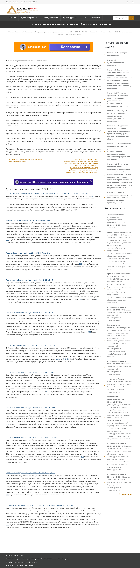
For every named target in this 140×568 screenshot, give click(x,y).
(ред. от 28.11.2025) (117, 221)
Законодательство (50, 18)
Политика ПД (29, 565)
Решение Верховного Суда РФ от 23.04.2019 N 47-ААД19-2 (28, 253)
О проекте (95, 18)
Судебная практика (29, 18)
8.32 (92, 196)
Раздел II (94, 32)
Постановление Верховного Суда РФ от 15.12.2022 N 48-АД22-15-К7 (31, 437)
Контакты (130, 2)
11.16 (64, 359)
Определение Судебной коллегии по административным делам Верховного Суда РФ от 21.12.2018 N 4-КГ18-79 (47, 193)
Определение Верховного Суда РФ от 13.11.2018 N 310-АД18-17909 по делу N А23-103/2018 (40, 505)
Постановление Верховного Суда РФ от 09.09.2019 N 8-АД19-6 (29, 313)
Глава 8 (104, 32)
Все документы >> (126, 494)
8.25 (80, 299)
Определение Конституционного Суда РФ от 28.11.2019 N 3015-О (30, 345)
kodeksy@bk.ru (31, 562)
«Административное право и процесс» (54, 559)
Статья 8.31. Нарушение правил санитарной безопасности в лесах (25, 160)
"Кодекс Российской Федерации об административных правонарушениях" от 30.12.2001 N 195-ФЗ (47, 32)
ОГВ (84, 18)
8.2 (56, 359)
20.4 (68, 359)
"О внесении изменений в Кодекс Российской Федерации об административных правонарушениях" (119, 313)
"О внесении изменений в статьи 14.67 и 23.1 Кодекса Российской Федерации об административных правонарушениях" (119, 385)
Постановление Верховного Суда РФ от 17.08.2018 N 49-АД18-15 (30, 473)
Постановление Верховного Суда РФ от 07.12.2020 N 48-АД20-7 (30, 372)
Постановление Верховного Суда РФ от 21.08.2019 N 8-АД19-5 (29, 280)
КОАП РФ (12, 18)
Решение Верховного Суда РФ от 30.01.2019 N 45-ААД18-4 (28, 220)
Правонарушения (70, 18)
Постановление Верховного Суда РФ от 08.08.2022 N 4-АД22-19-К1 (31, 408)
